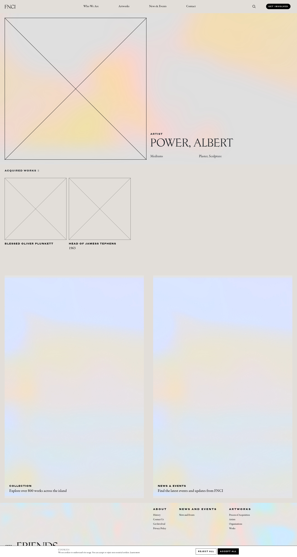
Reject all (206, 551)
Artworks (123, 6)
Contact (191, 6)
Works (232, 528)
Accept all (228, 551)
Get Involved (278, 6)
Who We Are (91, 6)
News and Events (198, 509)
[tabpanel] (37, 219)
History (157, 515)
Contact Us (158, 519)
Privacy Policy (159, 528)
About (160, 509)
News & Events (157, 6)
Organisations (235, 524)
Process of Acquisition (239, 515)
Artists (232, 519)
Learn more (135, 553)
